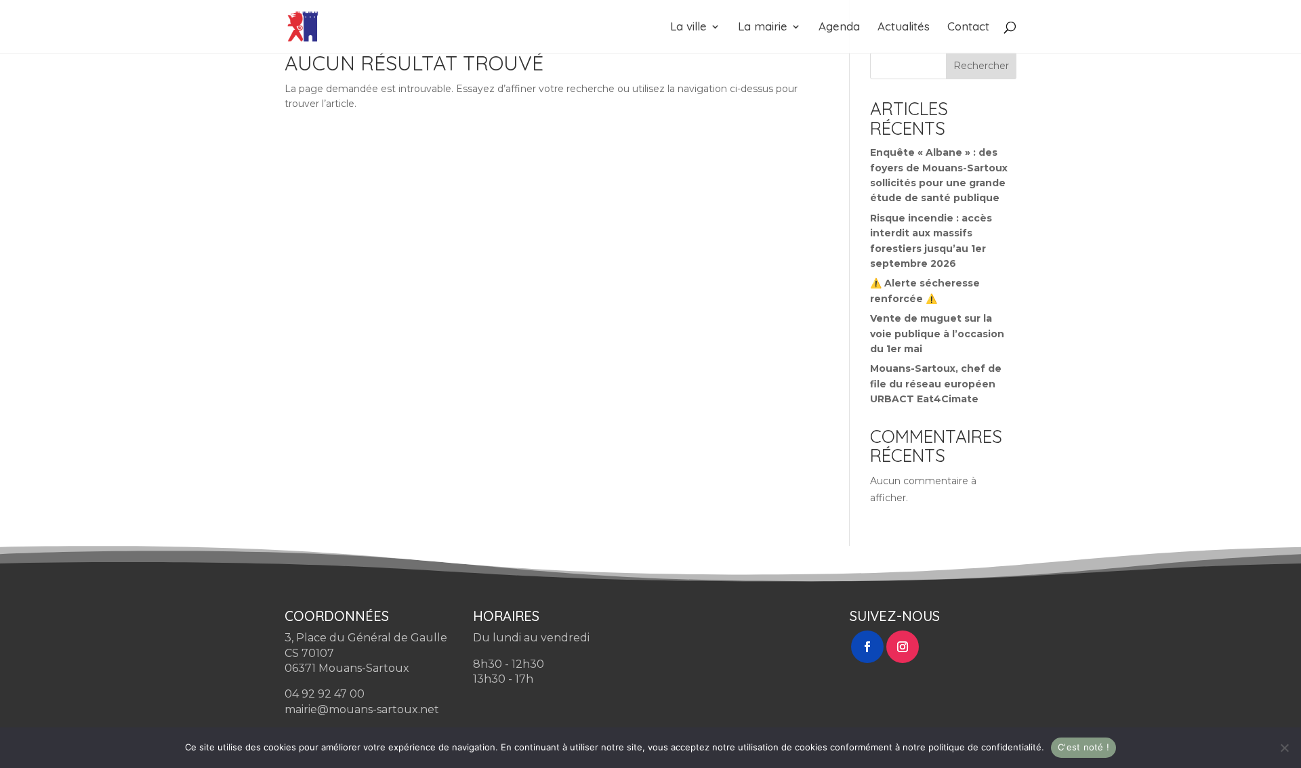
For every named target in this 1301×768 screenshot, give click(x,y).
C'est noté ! (1083, 747)
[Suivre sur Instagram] (902, 647)
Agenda (839, 27)
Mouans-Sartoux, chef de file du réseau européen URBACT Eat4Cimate (935, 383)
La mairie (762, 27)
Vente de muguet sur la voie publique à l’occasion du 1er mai (937, 333)
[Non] (1284, 747)
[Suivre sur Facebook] (867, 647)
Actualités (903, 27)
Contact (968, 27)
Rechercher (981, 66)
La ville (688, 27)
